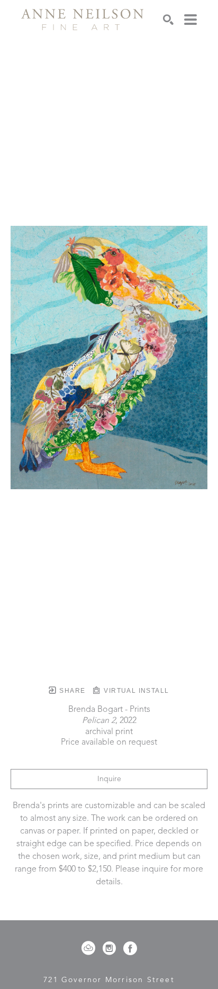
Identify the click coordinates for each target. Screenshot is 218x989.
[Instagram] (111, 948)
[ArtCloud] (90, 948)
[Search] (168, 19)
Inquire (109, 779)
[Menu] (190, 19)
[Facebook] (130, 948)
